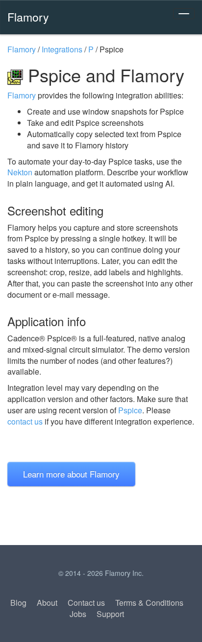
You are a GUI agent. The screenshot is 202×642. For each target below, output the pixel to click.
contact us (25, 421)
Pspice (130, 410)
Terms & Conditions (149, 602)
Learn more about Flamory (71, 474)
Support (110, 613)
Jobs (78, 613)
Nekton (19, 172)
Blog (18, 602)
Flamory (28, 16)
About (47, 602)
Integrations (62, 49)
